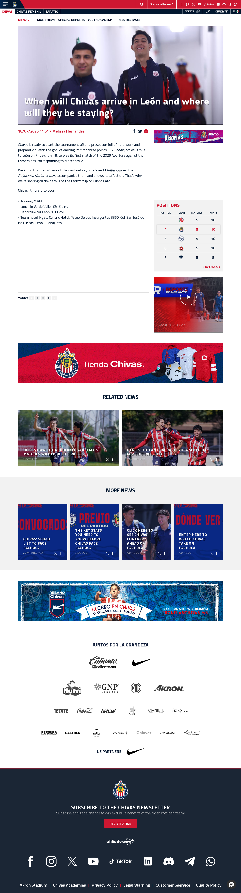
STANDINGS (210, 267)
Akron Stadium (33, 885)
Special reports (71, 20)
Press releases (128, 20)
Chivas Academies (69, 885)
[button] (231, 884)
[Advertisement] (83, 259)
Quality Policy (208, 885)
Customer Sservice (173, 885)
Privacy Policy (105, 885)
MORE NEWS (46, 20)
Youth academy (100, 20)
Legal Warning (136, 885)
